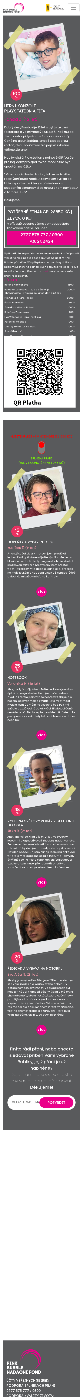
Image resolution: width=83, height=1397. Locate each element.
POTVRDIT (56, 1103)
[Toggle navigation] (74, 7)
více (41, 592)
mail (45, 271)
